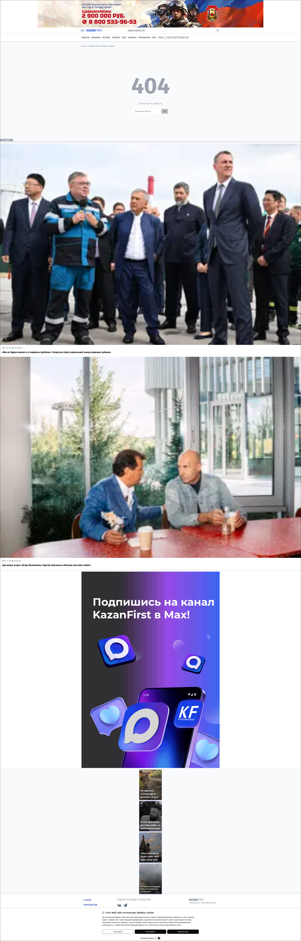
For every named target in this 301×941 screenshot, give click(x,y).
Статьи (160, 37)
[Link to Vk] (119, 906)
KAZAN (94, 30)
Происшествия (144, 37)
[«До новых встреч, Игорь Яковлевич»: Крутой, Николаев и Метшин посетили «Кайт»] (150, 457)
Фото (154, 37)
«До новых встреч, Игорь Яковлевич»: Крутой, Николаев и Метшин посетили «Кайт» (46, 565)
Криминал (132, 37)
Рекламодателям (90, 904)
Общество (85, 37)
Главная (84, 46)
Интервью (106, 37)
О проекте (87, 900)
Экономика (95, 37)
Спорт (124, 37)
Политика (116, 37)
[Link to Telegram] (125, 906)
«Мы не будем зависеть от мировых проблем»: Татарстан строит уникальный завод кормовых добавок (56, 352)
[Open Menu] (82, 30)
